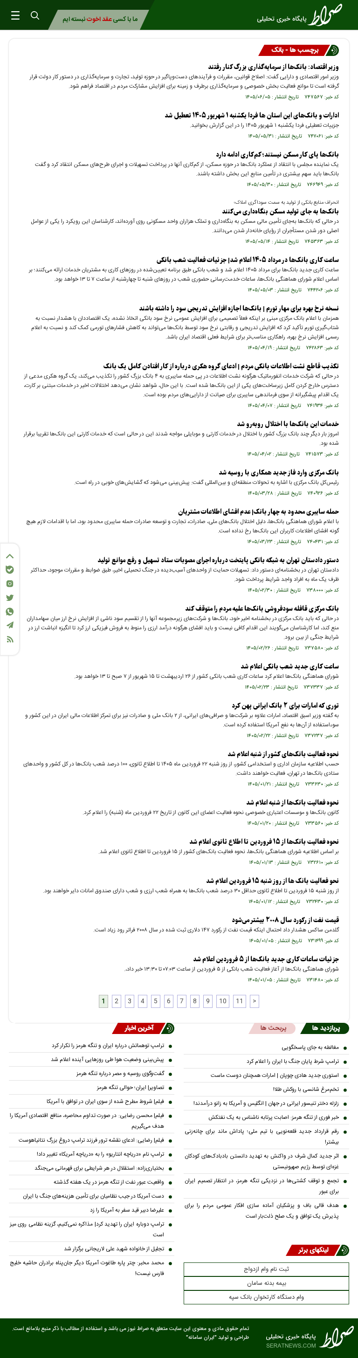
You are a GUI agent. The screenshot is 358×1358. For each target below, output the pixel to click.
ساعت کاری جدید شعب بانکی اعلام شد (290, 667)
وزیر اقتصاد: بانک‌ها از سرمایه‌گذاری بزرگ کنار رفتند (273, 67)
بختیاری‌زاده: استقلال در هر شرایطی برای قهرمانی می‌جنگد (99, 1168)
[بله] (9, 569)
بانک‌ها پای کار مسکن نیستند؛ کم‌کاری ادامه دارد (277, 155)
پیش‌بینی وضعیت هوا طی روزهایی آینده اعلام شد (107, 1059)
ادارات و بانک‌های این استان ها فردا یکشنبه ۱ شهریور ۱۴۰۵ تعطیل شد (252, 116)
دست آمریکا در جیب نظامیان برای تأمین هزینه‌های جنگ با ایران (93, 1196)
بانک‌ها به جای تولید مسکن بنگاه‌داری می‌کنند (280, 212)
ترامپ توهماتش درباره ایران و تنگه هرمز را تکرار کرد (108, 1045)
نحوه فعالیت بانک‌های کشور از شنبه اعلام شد (283, 754)
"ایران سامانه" (201, 1337)
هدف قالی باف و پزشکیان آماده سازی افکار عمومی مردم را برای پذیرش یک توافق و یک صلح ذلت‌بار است (262, 1211)
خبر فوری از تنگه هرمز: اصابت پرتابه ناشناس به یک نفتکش (273, 1117)
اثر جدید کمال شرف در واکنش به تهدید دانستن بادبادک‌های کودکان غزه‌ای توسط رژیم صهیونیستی (262, 1161)
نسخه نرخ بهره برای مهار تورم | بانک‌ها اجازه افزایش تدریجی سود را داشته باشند (239, 309)
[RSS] (9, 639)
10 (223, 1001)
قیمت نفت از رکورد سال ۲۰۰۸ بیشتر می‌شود (285, 920)
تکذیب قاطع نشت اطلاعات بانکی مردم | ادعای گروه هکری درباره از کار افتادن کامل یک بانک (221, 367)
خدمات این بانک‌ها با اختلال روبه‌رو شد (288, 424)
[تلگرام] (9, 624)
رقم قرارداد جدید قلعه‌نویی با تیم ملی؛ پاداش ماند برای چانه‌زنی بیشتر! (262, 1137)
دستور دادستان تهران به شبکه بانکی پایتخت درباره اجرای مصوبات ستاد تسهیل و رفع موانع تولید (218, 560)
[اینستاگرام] (9, 583)
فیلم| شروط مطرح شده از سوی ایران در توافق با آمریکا (105, 1101)
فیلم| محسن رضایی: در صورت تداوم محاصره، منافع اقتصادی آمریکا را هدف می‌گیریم (87, 1121)
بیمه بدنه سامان (266, 1283)
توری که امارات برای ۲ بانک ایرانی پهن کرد (285, 706)
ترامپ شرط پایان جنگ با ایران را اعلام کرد (293, 1061)
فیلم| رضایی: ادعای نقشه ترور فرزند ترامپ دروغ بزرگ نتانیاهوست (91, 1140)
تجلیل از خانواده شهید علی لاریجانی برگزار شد (114, 1249)
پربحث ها (273, 1028)
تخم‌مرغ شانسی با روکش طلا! (306, 1089)
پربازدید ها (326, 1028)
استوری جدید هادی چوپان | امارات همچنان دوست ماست (275, 1075)
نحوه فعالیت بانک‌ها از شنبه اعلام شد (292, 803)
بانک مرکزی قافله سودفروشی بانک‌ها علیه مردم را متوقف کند (262, 609)
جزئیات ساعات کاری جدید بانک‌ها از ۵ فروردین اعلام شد (266, 960)
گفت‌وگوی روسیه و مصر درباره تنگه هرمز (120, 1073)
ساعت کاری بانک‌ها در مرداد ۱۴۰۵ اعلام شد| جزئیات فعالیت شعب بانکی (248, 260)
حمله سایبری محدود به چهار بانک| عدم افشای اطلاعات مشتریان (258, 512)
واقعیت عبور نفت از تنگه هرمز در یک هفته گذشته (109, 1182)
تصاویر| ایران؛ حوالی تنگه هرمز (130, 1087)
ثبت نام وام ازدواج (266, 1269)
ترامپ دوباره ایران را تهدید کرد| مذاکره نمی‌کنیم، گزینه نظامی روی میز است (87, 1230)
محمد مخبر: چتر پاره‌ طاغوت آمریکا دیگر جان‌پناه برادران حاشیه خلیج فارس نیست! (87, 1268)
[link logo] (302, 15)
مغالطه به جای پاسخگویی (310, 1047)
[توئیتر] (9, 597)
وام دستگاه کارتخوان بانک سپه (266, 1297)
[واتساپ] (9, 611)
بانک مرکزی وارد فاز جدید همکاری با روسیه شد (279, 473)
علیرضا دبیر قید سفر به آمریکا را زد (127, 1210)
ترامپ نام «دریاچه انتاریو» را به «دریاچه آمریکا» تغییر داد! (100, 1154)
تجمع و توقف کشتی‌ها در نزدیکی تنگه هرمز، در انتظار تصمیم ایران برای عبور (262, 1186)
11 (239, 1001)
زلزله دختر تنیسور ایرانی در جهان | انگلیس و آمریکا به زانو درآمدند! (266, 1103)
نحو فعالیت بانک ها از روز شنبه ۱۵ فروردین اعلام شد (272, 881)
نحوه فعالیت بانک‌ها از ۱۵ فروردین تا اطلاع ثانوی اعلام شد (264, 842)
